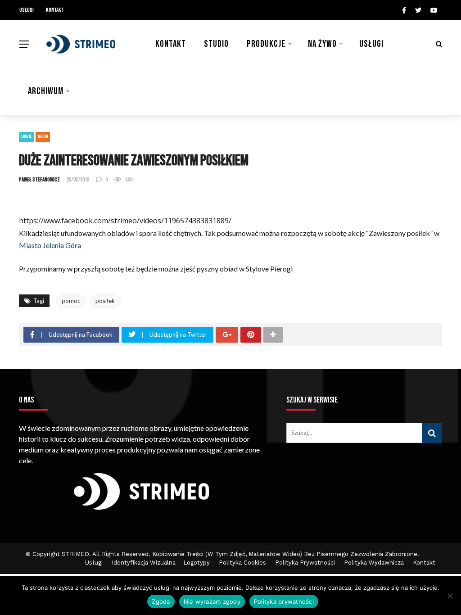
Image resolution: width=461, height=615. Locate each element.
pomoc (71, 300)
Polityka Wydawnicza (374, 562)
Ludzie (26, 136)
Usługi (26, 10)
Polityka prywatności (284, 601)
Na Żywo (322, 44)
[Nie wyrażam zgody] (449, 595)
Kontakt (55, 10)
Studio (216, 44)
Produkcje (266, 44)
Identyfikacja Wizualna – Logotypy (161, 562)
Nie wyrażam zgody (212, 601)
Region (43, 136)
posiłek (105, 300)
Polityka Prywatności (305, 562)
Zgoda (161, 601)
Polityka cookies (242, 562)
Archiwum (45, 91)
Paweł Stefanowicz (39, 179)
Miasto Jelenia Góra (50, 245)
